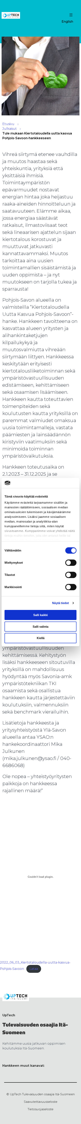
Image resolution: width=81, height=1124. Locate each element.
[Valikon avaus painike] (70, 15)
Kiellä (40, 638)
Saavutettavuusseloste (40, 1102)
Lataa (33, 969)
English (67, 21)
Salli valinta (40, 626)
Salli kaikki (40, 615)
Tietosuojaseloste (40, 1109)
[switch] (70, 563)
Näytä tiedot (60, 603)
